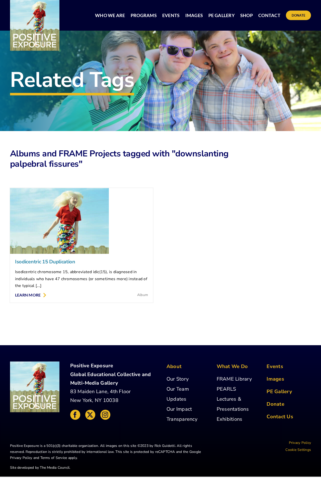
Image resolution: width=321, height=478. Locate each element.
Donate (275, 404)
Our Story (178, 379)
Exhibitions (230, 419)
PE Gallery (279, 391)
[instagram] (105, 415)
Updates (177, 399)
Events (275, 366)
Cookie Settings (298, 449)
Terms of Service (53, 457)
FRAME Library (234, 379)
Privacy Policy (21, 457)
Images (275, 379)
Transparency (182, 419)
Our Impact (179, 409)
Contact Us (280, 416)
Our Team (178, 389)
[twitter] (90, 415)
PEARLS (226, 389)
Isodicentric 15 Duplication (45, 261)
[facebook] (75, 415)
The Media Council (54, 467)
